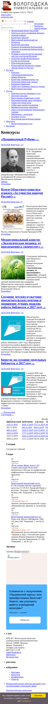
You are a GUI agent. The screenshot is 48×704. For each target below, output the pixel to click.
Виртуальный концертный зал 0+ (25, 483)
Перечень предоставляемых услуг (26, 93)
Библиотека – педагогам (22, 114)
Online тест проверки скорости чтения (28, 86)
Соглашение (26, 701)
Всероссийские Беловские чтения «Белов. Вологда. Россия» (26, 66)
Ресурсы (9, 70)
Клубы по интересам (20, 61)
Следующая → (7, 415)
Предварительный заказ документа (26, 100)
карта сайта (6, 15)
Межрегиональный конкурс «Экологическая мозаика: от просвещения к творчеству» (22, 243)
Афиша (4, 181)
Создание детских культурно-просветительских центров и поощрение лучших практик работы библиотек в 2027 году (23, 302)
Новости (15, 679)
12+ (22, 145)
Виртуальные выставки (21, 89)
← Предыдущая (8, 412)
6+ (22, 202)
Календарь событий (20, 38)
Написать (24, 620)
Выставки (15, 672)
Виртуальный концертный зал (24, 40)
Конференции (17, 677)
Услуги (9, 91)
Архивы (9, 551)
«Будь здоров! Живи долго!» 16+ (25, 465)
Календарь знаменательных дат (25, 79)
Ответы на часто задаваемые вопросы (27, 33)
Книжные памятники (20, 84)
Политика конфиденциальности (25, 58)
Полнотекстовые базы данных (24, 82)
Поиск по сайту (8, 21)
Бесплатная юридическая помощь (26, 119)
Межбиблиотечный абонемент (24, 107)
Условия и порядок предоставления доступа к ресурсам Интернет (26, 55)
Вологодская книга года (21, 124)
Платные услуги (18, 117)
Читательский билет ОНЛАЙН (25, 31)
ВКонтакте (11, 655)
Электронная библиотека (22, 75)
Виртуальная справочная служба (25, 98)
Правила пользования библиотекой (26, 47)
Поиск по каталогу (21, 21)
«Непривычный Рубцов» (20, 139)
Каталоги (15, 72)
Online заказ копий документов (24, 105)
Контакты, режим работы (40, 27)
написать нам (7, 17)
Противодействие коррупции (19, 690)
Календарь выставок (20, 45)
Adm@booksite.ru (13, 652)
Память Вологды (18, 77)
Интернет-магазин (19, 96)
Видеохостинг (12, 657)
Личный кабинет (18, 35)
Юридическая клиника (21, 63)
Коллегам (10, 126)
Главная (30, 21)
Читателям (39, 24)
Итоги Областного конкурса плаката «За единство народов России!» (22, 193)
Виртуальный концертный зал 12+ (26, 517)
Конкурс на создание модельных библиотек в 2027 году (23, 361)
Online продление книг (21, 103)
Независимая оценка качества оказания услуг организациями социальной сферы (26, 685)
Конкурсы (10, 121)
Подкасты (15, 42)
